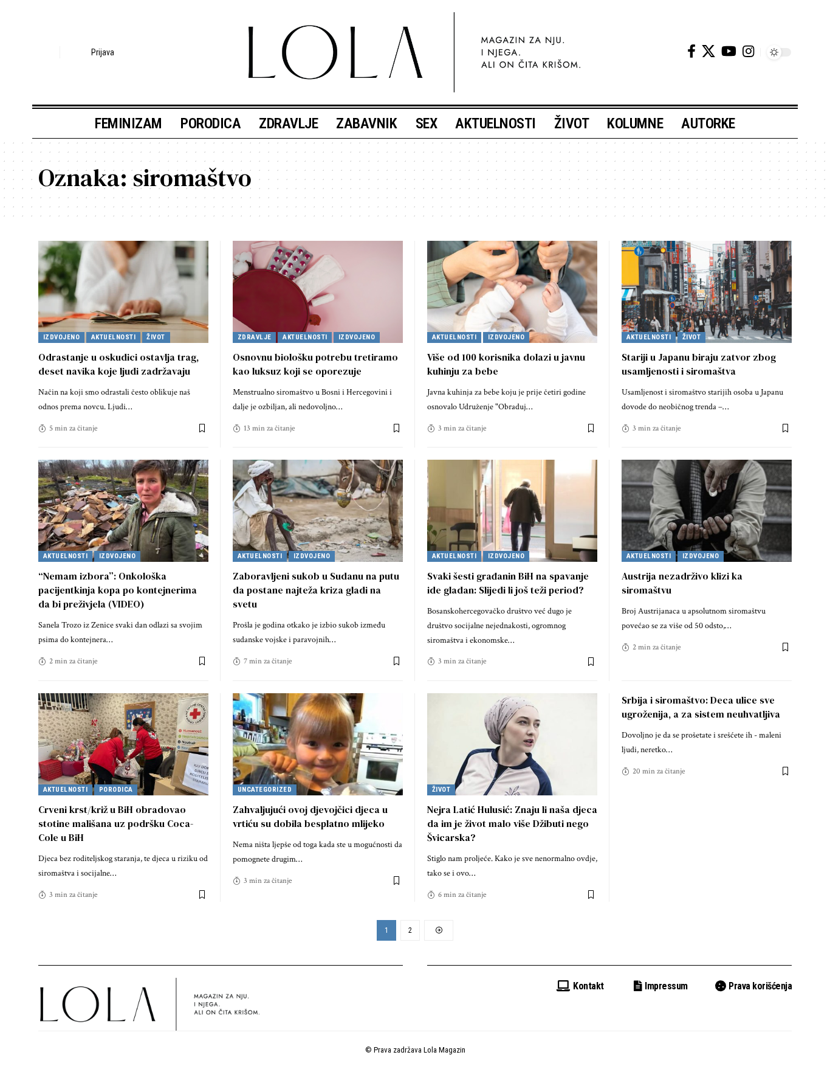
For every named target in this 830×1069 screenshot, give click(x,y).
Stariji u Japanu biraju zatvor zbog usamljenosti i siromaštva (699, 364)
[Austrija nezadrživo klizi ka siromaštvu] (707, 511)
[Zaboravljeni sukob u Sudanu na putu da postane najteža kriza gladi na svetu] (318, 511)
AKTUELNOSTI (113, 337)
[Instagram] (748, 51)
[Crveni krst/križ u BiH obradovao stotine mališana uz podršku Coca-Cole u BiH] (123, 744)
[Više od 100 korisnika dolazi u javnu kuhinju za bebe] (512, 292)
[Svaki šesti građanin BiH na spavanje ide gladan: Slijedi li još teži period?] (512, 511)
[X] (708, 51)
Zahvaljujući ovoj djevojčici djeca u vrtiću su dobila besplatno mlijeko (310, 816)
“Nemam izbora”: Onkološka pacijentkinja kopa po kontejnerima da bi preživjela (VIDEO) (117, 590)
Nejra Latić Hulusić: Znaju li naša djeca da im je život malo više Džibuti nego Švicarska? (512, 823)
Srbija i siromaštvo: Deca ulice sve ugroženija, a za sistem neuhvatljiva (701, 707)
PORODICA (116, 790)
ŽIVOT (155, 337)
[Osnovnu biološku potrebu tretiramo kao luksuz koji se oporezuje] (318, 292)
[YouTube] (728, 51)
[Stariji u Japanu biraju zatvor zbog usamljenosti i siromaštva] (707, 292)
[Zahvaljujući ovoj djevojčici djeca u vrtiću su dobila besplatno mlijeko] (318, 744)
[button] (47, 52)
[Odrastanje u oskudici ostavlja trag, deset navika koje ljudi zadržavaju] (123, 292)
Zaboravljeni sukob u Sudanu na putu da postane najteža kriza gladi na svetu (316, 590)
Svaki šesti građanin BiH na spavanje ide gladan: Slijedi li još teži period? (508, 583)
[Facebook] (691, 51)
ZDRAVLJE (255, 337)
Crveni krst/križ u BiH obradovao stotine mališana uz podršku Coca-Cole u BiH (115, 823)
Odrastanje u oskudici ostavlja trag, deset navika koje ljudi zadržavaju (118, 364)
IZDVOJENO (61, 337)
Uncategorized (265, 790)
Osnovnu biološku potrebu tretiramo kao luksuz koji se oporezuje (315, 364)
